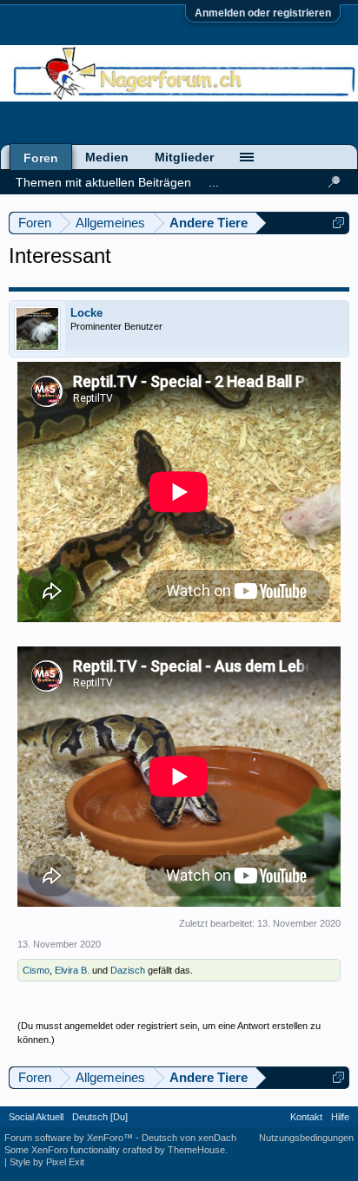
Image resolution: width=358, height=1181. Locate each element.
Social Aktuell (36, 1117)
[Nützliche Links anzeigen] (338, 222)
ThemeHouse (196, 1150)
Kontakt (306, 1117)
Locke (86, 312)
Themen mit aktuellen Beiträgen (103, 182)
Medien (107, 157)
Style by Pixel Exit (47, 1162)
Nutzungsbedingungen (306, 1137)
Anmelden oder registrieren (263, 13)
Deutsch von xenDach (189, 1137)
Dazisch (127, 970)
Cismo (36, 970)
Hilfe (340, 1117)
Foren (40, 158)
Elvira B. (72, 970)
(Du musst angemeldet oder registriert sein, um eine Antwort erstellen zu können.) (169, 1032)
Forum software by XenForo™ (70, 1137)
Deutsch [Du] (100, 1117)
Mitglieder (184, 157)
